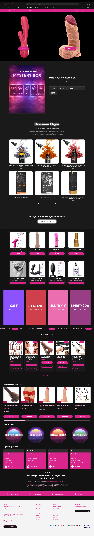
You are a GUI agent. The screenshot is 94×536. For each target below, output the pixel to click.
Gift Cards (89, 7)
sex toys (48, 481)
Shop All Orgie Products (47, 221)
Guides (37, 515)
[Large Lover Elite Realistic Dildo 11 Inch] (11, 395)
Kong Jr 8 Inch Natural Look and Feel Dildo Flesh (47, 406)
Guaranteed (80, 494)
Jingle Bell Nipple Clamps (80, 405)
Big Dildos (7, 458)
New (48, 7)
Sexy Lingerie (20, 7)
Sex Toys (14, 7)
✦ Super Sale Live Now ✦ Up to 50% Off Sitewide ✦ (23, 328)
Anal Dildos (7, 456)
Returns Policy (55, 510)
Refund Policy (55, 513)
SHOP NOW (18, 253)
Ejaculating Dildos (8, 460)
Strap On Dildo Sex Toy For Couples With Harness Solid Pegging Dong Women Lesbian (31, 358)
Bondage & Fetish (37, 7)
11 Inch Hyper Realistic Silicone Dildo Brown (46, 357)
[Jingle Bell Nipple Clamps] (83, 395)
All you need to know (59, 494)
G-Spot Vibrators (52, 460)
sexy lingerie (32, 484)
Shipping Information (57, 506)
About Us (38, 517)
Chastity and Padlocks (75, 460)
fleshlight (28, 484)
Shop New (23, 48)
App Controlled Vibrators (54, 456)
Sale (75, 0)
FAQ (78, 0)
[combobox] (52, 4)
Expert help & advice (36, 494)
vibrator (63, 482)
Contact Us (38, 508)
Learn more (19, 0)
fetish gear (59, 481)
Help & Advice (52, 7)
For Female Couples (53, 93)
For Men (71, 88)
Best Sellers (9, 7)
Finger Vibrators (52, 458)
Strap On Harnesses (31, 456)
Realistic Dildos (8, 453)
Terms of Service (56, 517)
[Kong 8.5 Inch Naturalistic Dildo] (65, 395)
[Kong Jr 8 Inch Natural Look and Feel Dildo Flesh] (47, 395)
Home (4, 7)
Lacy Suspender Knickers (26, 405)
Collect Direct (39, 521)
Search (37, 506)
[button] (90, 4)
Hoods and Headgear (75, 456)
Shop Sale (70, 48)
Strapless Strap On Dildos (32, 460)
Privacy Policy (55, 515)
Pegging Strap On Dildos (32, 458)
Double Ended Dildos (9, 462)
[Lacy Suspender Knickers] (29, 395)
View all (89, 384)
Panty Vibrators (52, 462)
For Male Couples (80, 88)
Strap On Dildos (30, 453)
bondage (55, 481)
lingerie (51, 481)
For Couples (53, 88)
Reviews (83, 7)
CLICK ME (5, 328)
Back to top (47, 497)
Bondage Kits (74, 453)
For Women (62, 88)
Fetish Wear (73, 458)
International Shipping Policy (58, 508)
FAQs (37, 510)
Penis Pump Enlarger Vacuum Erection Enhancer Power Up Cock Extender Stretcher (77, 358)
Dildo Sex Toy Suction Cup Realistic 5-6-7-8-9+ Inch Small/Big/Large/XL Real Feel (15, 358)
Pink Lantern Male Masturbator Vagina (61, 357)
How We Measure (56, 519)
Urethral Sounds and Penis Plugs (77, 462)
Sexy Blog (38, 513)
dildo (66, 482)
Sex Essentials (28, 7)
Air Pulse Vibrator (52, 453)
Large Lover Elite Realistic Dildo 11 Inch (10, 406)
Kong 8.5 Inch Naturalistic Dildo (63, 405)
